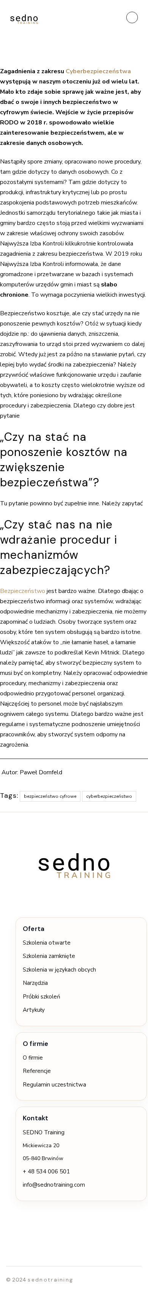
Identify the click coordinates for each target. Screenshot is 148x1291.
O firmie (33, 1057)
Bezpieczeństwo (22, 591)
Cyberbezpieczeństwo (109, 796)
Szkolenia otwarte (47, 943)
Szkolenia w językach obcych (59, 969)
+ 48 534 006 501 (46, 1171)
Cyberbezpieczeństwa (98, 71)
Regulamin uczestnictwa (54, 1084)
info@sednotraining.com (54, 1185)
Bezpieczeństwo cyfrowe (50, 796)
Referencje (37, 1071)
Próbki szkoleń (41, 996)
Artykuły (34, 1010)
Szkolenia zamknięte (49, 956)
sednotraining (50, 1279)
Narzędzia (35, 983)
